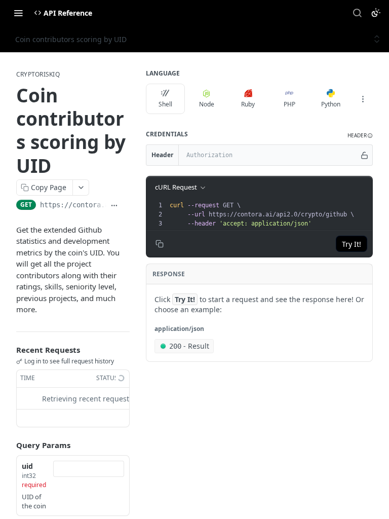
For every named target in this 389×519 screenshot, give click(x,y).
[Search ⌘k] (357, 13)
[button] (360, 135)
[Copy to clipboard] (126, 206)
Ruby (248, 104)
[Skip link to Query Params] (9, 445)
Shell (165, 104)
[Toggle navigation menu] (18, 13)
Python (330, 104)
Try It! (351, 244)
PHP (289, 104)
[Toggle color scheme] (376, 13)
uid (27, 466)
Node (206, 104)
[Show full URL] (114, 206)
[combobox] (88, 469)
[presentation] (270, 214)
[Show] (364, 155)
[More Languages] (363, 98)
